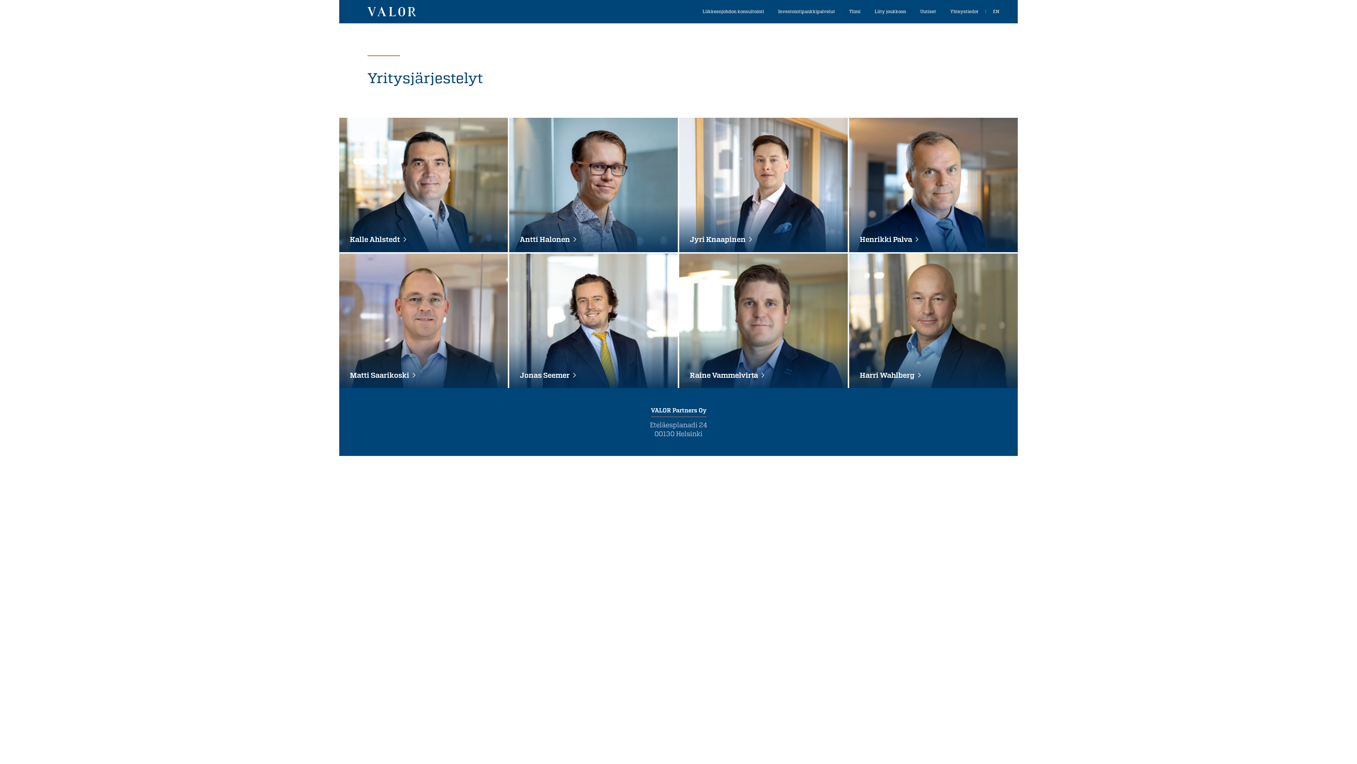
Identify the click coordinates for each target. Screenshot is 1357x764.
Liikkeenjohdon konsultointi (733, 11)
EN (996, 11)
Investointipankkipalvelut (806, 11)
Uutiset (928, 11)
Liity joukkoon (890, 11)
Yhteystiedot (964, 11)
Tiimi (854, 11)
